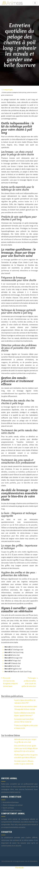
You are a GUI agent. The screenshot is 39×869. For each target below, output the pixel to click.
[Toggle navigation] (35, 3)
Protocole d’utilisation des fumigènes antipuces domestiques (10, 682)
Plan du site (19, 867)
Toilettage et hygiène (8, 89)
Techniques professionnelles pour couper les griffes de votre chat (29, 682)
